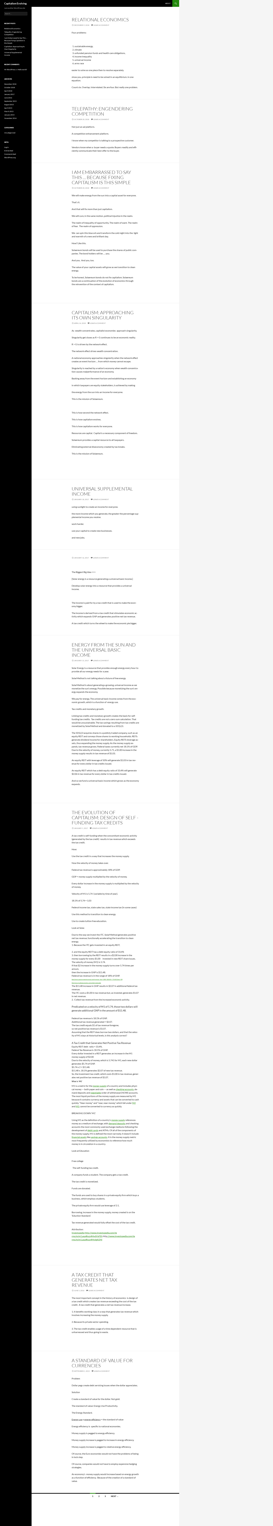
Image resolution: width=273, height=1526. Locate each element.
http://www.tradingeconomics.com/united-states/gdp (86, 983)
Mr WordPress (9, 69)
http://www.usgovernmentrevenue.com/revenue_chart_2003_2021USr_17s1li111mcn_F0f (97, 979)
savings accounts (99, 1137)
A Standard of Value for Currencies (102, 1362)
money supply (99, 1085)
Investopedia (78, 1232)
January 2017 (9, 94)
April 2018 (8, 91)
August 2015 (9, 104)
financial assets (79, 1137)
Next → (115, 1496)
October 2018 (9, 87)
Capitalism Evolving (15, 3)
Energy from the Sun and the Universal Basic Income (104, 650)
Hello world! (22, 69)
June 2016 (8, 98)
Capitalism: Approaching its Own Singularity (103, 315)
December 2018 (10, 84)
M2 (134, 1103)
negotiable (96, 1092)
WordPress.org (10, 157)
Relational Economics (100, 19)
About (167, 3)
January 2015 (9, 115)
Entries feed (8, 151)
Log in (6, 147)
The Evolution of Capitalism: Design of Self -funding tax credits (105, 817)
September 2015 (10, 101)
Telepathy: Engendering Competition (102, 111)
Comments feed (10, 154)
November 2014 (10, 118)
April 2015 (8, 108)
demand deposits (117, 1123)
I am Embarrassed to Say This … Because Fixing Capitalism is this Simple (101, 177)
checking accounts (125, 1089)
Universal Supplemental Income (102, 491)
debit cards (92, 1130)
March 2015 (9, 111)
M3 (77, 1106)
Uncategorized (9, 133)
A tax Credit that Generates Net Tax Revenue (94, 1280)
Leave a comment (101, 25)
